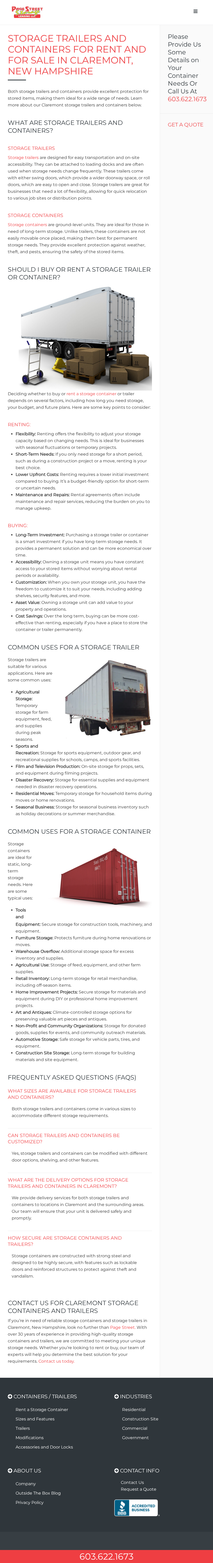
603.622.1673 (187, 99)
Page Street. (123, 1327)
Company (26, 1483)
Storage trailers (23, 157)
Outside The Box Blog (38, 1493)
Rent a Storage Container (42, 1409)
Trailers (23, 1428)
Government (135, 1437)
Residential (133, 1409)
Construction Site (140, 1419)
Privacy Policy (30, 1502)
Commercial (134, 1428)
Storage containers (27, 224)
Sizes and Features (35, 1419)
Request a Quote (138, 1489)
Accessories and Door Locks (44, 1447)
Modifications (30, 1437)
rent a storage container (91, 393)
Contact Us (132, 1482)
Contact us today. (56, 1361)
